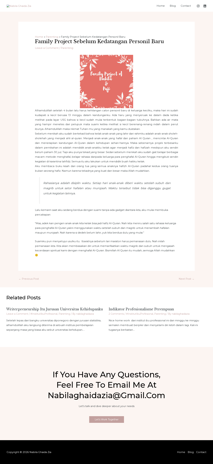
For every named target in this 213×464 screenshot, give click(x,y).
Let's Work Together (106, 419)
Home (161, 5)
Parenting (67, 48)
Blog (173, 5)
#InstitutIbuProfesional (43, 313)
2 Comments (116, 313)
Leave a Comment (47, 48)
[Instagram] (198, 6)
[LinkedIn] (204, 6)
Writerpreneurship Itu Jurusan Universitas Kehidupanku (54, 309)
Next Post (186, 278)
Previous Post (29, 278)
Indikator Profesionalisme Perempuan (141, 309)
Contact (186, 5)
